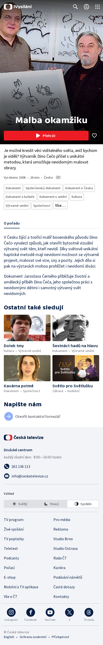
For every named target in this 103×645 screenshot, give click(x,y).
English (9, 637)
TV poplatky (14, 538)
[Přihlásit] (86, 6)
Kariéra (59, 567)
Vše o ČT (10, 596)
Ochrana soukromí (33, 637)
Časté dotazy (64, 586)
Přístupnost (60, 637)
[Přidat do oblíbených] (94, 135)
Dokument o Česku (79, 188)
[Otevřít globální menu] (97, 6)
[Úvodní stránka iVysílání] (18, 7)
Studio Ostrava (65, 548)
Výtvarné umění (17, 205)
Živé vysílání (13, 529)
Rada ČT (60, 558)
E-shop (10, 577)
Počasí (9, 567)
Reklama (60, 529)
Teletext (11, 548)
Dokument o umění (53, 196)
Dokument (13, 188)
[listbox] (51, 504)
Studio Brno (63, 538)
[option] (20, 503)
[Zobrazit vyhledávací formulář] (75, 6)
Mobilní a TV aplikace (21, 586)
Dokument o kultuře (20, 196)
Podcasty (11, 558)
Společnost (41, 205)
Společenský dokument (43, 188)
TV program (13, 519)
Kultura (77, 196)
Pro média (61, 519)
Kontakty (61, 596)
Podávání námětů (67, 577)
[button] (27, 328)
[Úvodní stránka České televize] (24, 437)
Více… (60, 205)
